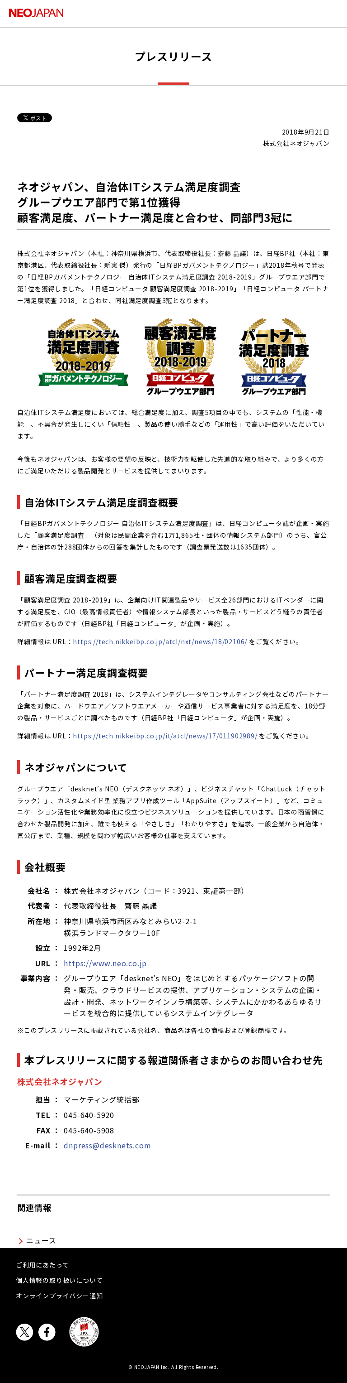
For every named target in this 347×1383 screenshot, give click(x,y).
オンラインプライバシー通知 (59, 1295)
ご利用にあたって (42, 1264)
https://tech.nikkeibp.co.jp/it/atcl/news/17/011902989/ (165, 735)
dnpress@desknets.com (107, 1145)
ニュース (41, 1240)
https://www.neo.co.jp (105, 963)
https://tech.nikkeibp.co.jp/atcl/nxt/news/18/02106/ (160, 641)
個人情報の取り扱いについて (59, 1280)
